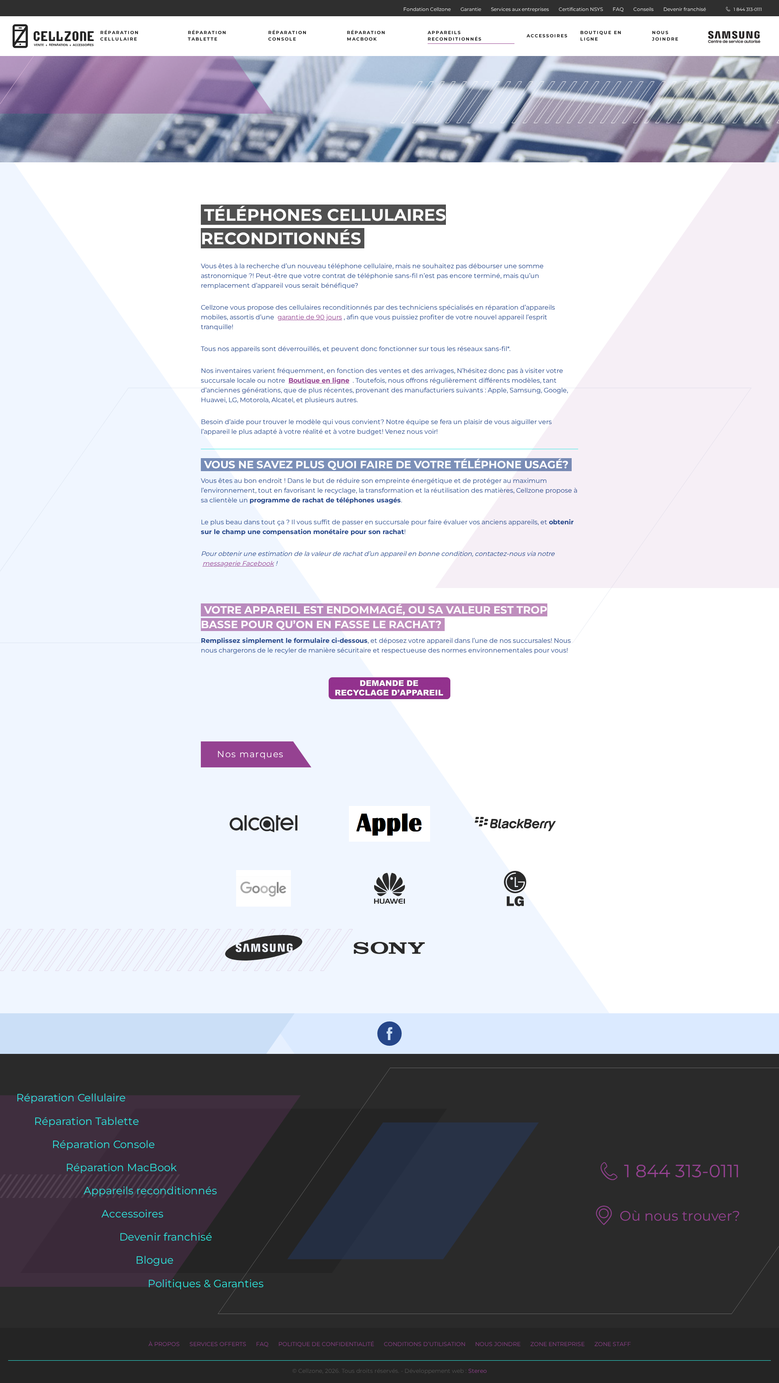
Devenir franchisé (684, 9)
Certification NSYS (581, 9)
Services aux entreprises (520, 9)
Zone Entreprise (557, 1344)
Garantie (471, 9)
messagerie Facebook (238, 563)
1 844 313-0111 (747, 9)
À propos (164, 1344)
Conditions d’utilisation (424, 1344)
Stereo (477, 1370)
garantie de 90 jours (310, 317)
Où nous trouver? (680, 1215)
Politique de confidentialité (326, 1344)
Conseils (643, 9)
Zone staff (612, 1344)
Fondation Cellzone (427, 9)
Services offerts (217, 1344)
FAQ (618, 9)
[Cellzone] (53, 36)
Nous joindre (498, 1344)
